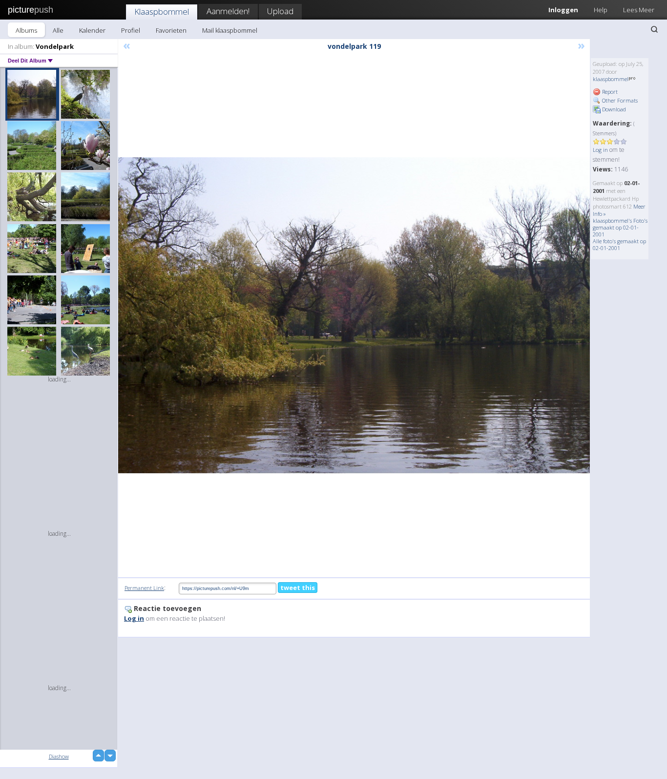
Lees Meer (638, 9)
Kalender (92, 30)
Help (600, 9)
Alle (58, 30)
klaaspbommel (610, 79)
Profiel (130, 30)
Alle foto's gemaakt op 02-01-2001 (619, 244)
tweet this (297, 587)
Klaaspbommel (161, 11)
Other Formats (619, 100)
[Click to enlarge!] (354, 315)
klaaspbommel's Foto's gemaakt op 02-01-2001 (620, 227)
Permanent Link (144, 587)
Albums (26, 30)
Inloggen (563, 9)
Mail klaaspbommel (229, 30)
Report (609, 91)
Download (613, 109)
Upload (280, 11)
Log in (600, 149)
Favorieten (171, 30)
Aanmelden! (228, 11)
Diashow (59, 756)
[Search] (654, 29)
